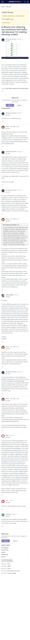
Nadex (12, 19)
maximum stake (24, 88)
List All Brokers (6, 22)
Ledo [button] (7, 500)
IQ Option (4, 16)
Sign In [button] (10, 105)
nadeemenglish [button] (10, 295)
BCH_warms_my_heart (9, 225)
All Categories (5, 548)
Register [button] (19, 105)
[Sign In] (27, 2)
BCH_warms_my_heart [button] (11, 39)
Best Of (3, 556)
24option (18, 16)
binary (10, 88)
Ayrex (23, 16)
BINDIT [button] (7, 435)
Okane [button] (7, 126)
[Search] (24, 2)
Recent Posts (4, 550)
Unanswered (15, 554)
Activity (3, 552)
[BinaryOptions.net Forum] (15, 2)
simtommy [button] (8, 514)
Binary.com (11, 16)
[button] (3, 39)
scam (6, 88)
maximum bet (15, 88)
